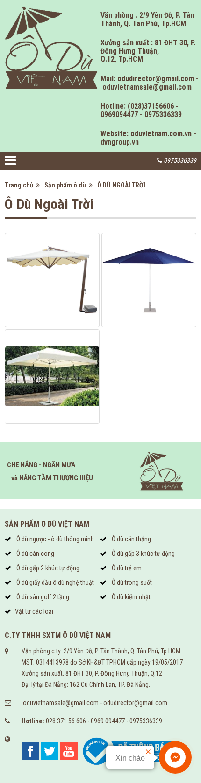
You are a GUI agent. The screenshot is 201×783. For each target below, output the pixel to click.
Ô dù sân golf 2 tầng (42, 597)
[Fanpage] (30, 750)
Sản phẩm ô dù (66, 185)
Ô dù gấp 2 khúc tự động (47, 568)
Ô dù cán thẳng (130, 539)
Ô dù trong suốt (131, 582)
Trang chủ (20, 185)
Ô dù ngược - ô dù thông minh (54, 539)
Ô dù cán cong (34, 553)
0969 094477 (108, 721)
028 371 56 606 (66, 721)
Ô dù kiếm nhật (130, 597)
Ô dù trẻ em (126, 568)
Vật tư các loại (34, 611)
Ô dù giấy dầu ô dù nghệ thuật (54, 582)
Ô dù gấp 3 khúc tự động (142, 553)
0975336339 (145, 721)
